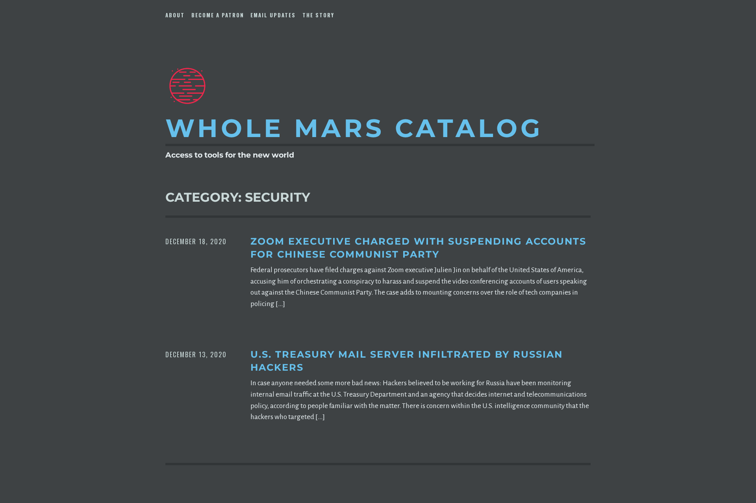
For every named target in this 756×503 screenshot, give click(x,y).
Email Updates (273, 15)
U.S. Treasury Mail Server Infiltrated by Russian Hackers (406, 361)
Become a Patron (217, 15)
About (175, 15)
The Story (318, 15)
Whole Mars (354, 128)
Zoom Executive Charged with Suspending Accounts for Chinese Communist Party (418, 248)
